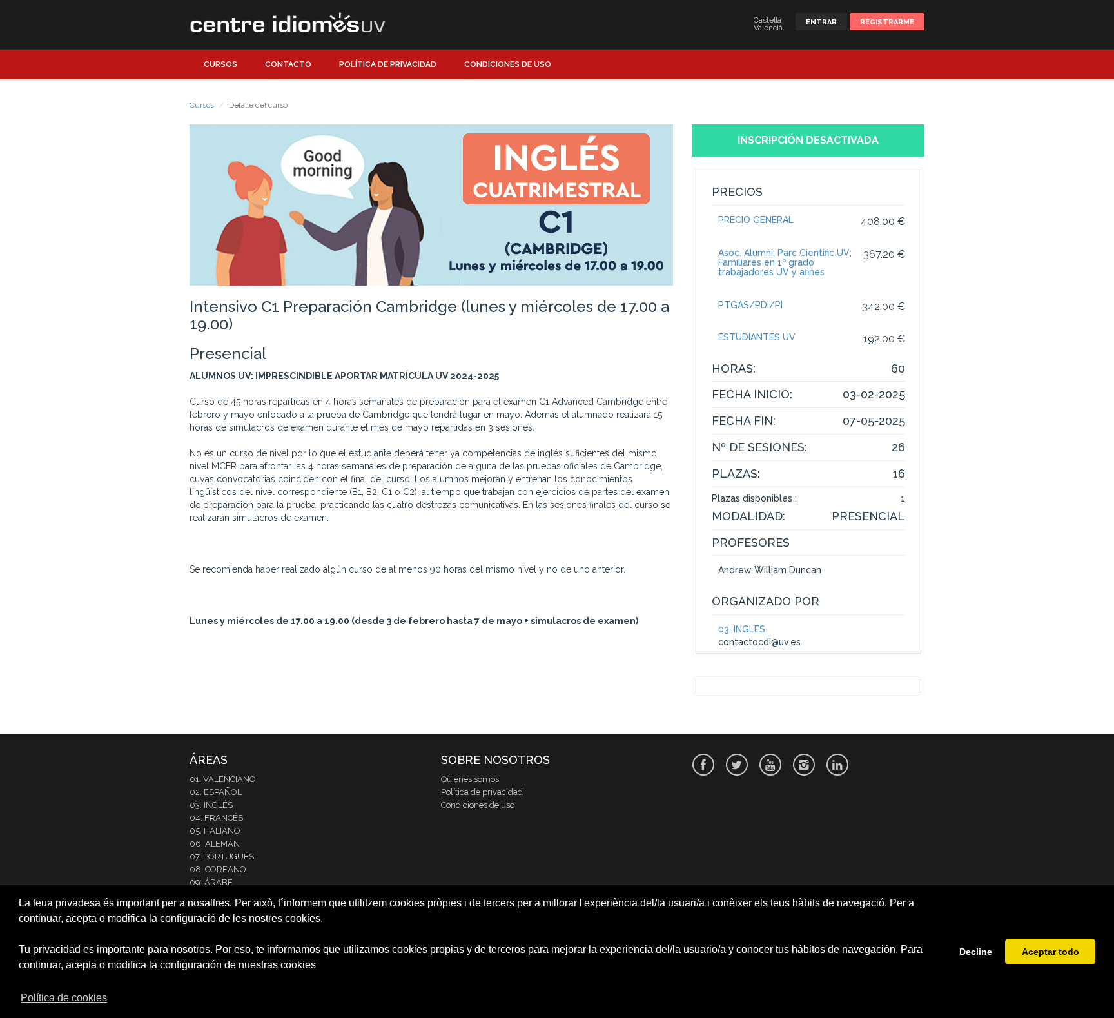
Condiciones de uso (507, 64)
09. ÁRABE (211, 882)
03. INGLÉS (741, 629)
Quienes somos (470, 779)
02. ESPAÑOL (216, 792)
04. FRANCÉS (216, 818)
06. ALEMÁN (215, 843)
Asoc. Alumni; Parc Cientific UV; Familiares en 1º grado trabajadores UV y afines (785, 263)
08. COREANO (218, 869)
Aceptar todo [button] (1050, 951)
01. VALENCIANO (223, 779)
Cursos (220, 64)
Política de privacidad (387, 64)
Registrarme (887, 22)
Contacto (288, 64)
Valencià (768, 27)
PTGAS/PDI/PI (750, 305)
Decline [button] (975, 951)
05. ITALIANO (215, 831)
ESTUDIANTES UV (757, 337)
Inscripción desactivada (808, 140)
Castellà (767, 19)
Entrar (821, 22)
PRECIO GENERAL (756, 220)
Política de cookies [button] (64, 997)
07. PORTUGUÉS (222, 856)
